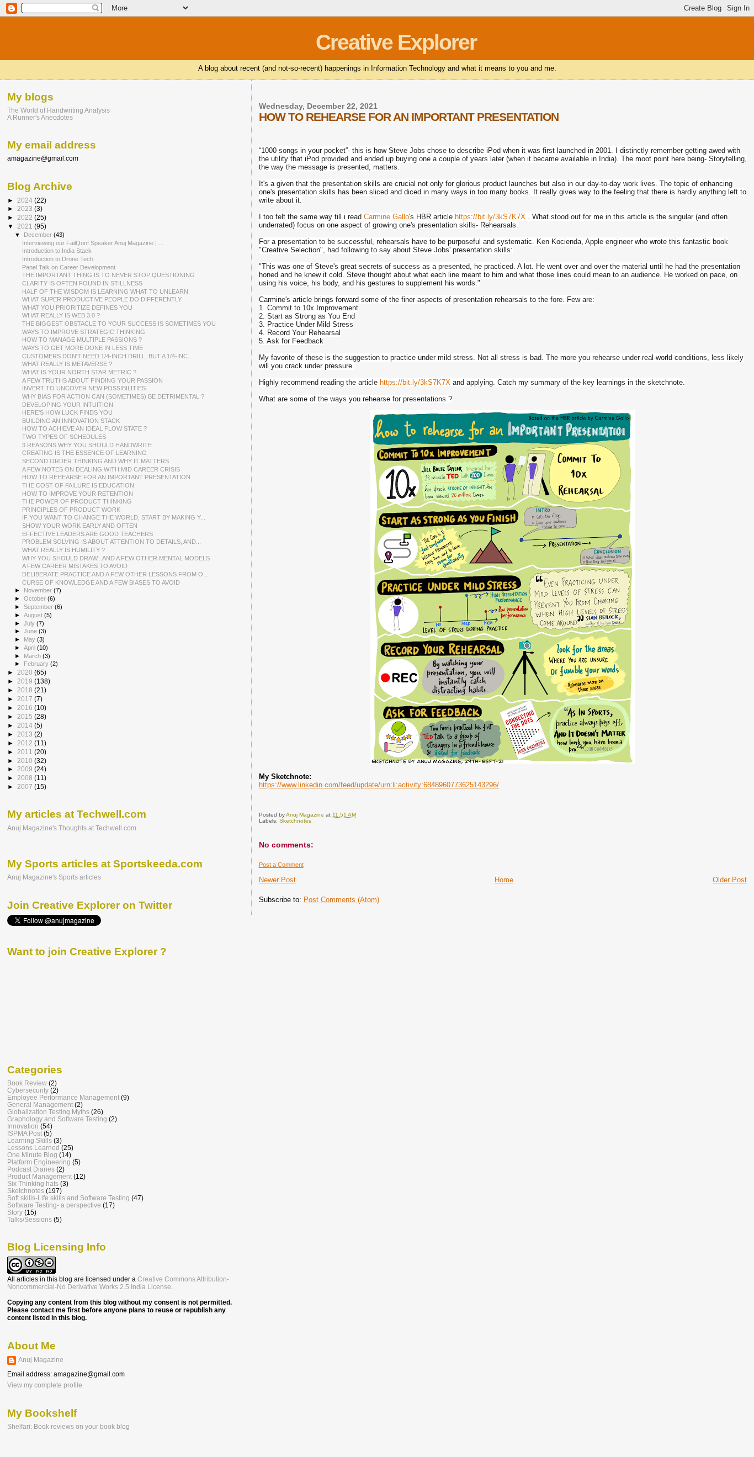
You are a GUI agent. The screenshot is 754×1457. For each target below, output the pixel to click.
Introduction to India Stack (57, 250)
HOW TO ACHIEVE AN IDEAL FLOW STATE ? (84, 428)
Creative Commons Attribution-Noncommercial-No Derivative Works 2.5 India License (118, 1283)
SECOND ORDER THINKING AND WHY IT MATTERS (95, 461)
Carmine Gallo (386, 217)
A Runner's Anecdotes (40, 117)
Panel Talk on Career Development (68, 267)
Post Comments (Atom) (341, 900)
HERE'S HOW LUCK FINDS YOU (67, 412)
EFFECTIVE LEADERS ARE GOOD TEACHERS (87, 534)
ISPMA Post (24, 1133)
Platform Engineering (39, 1161)
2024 (25, 200)
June (31, 631)
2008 (25, 777)
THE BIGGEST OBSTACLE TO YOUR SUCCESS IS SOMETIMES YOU (119, 323)
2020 (25, 672)
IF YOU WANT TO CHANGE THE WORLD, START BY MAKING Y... (113, 517)
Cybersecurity (28, 1090)
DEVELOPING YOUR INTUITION (67, 404)
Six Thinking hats (33, 1183)
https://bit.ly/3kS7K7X (490, 217)
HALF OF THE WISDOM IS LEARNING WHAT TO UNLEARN (105, 291)
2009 (25, 768)
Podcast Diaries (31, 1169)
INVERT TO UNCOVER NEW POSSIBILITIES (84, 388)
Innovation (23, 1126)
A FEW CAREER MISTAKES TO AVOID (75, 566)
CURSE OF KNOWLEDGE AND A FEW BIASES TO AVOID (101, 582)
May (30, 639)
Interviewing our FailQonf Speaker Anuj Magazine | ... (92, 243)
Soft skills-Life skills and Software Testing (68, 1197)
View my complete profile (44, 1385)
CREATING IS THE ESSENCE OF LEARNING (84, 452)
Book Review (27, 1083)
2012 (25, 742)
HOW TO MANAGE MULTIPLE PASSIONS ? (82, 339)
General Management (40, 1104)
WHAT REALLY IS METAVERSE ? (67, 364)
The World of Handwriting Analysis (58, 110)
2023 (25, 208)
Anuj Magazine (40, 1360)
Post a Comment (281, 864)
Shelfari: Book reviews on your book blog (68, 1426)
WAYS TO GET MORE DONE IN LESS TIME (82, 348)
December (39, 234)
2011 (25, 751)
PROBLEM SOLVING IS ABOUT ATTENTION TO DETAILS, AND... (111, 541)
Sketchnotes (295, 821)
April (30, 647)
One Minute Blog (32, 1154)
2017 (25, 698)
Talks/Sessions (29, 1219)
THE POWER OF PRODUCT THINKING (77, 501)
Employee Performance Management (63, 1097)
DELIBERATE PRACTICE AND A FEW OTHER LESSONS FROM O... (115, 574)
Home (504, 880)
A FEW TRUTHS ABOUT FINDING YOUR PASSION (92, 380)
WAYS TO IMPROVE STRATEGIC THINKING (83, 332)
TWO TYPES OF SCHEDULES (64, 436)
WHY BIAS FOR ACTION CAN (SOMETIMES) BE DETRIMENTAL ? (113, 396)
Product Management (39, 1176)
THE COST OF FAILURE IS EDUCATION (78, 485)
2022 (25, 217)
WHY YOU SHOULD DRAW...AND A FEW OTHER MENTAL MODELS (116, 558)
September (39, 606)
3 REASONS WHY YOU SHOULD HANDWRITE (87, 445)
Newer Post (277, 880)
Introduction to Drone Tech (57, 259)
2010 (25, 760)
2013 (25, 734)
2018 (25, 689)
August (34, 615)
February (37, 663)
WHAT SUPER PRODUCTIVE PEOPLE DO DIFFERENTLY (102, 299)
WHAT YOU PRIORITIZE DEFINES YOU (77, 307)
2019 (25, 681)
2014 (25, 725)
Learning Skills (29, 1140)
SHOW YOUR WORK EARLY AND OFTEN (79, 525)
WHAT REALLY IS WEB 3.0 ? (61, 315)
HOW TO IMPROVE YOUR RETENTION (77, 493)
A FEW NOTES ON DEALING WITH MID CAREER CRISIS (101, 469)
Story (15, 1212)
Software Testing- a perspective (54, 1205)
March (33, 656)
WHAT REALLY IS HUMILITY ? (63, 550)
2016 (25, 707)
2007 (25, 786)
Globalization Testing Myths (48, 1111)
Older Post (730, 880)
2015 (25, 716)
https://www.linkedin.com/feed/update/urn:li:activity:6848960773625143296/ (379, 785)
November (39, 590)
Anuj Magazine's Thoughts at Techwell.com (71, 828)
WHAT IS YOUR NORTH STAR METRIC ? (79, 372)
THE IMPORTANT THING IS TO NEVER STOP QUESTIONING (108, 275)
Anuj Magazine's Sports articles (54, 877)
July (30, 623)
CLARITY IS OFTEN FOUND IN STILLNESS (82, 283)
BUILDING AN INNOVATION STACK (71, 420)
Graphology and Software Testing (57, 1118)
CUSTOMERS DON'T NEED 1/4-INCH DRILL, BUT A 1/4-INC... (107, 356)
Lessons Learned (33, 1147)
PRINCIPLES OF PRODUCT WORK (71, 509)
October (35, 598)
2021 (25, 226)
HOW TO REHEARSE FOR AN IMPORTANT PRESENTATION (106, 477)
